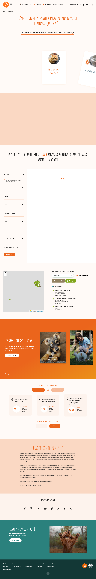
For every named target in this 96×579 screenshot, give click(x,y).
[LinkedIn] (38, 509)
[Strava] (71, 509)
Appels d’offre (17, 566)
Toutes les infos (11, 355)
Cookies (5, 563)
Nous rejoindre (28, 566)
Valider (55, 426)
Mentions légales (16, 563)
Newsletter (39, 566)
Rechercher (9, 254)
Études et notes (7, 569)
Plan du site (6, 566)
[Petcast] (83, 5)
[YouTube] (45, 509)
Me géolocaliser (83, 275)
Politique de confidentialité (31, 563)
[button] (37, 284)
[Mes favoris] (87, 4)
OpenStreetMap (40, 311)
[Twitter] (58, 509)
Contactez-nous (53, 563)
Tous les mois (57, 389)
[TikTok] (52, 509)
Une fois (38, 389)
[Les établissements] (80, 4)
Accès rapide (57, 4)
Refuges (71, 281)
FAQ (43, 563)
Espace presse (50, 566)
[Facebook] (24, 509)
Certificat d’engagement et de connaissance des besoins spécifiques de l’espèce (47, 34)
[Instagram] (31, 509)
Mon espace (73, 4)
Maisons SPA (59, 281)
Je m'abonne (15, 540)
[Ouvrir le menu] (11, 4)
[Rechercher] (92, 4)
